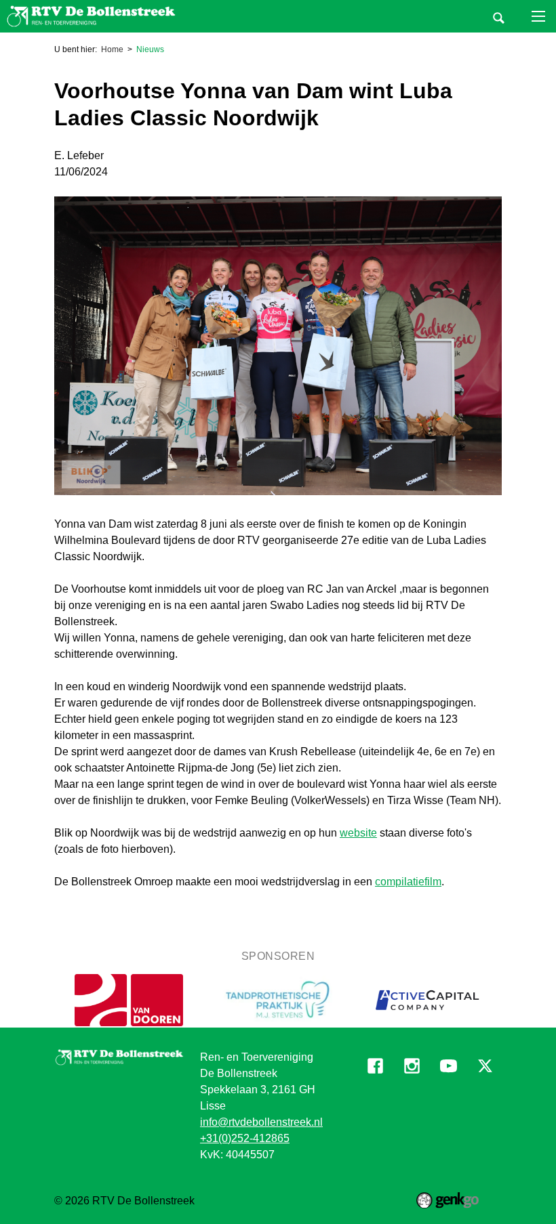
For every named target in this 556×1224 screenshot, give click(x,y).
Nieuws (150, 49)
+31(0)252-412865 (245, 1138)
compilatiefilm (408, 881)
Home (112, 49)
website (358, 833)
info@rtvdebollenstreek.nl (261, 1122)
